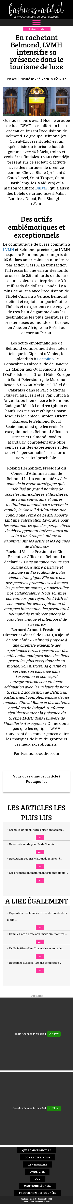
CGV (37, 1178)
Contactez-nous (37, 1157)
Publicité (37, 1171)
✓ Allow (54, 1034)
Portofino (45, 359)
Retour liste (36, 29)
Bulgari (42, 188)
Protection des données (37, 1193)
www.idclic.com (42, 1201)
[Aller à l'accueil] (36, 9)
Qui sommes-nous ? (36, 1150)
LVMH (8, 250)
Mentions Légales (37, 1186)
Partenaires (37, 1164)
